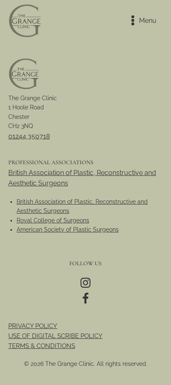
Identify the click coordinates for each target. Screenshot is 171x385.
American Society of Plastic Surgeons (68, 229)
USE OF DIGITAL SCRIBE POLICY (55, 336)
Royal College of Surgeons (53, 220)
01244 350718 (29, 136)
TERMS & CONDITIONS (41, 346)
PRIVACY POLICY (32, 326)
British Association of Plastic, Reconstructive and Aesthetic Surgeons (82, 178)
